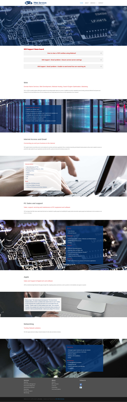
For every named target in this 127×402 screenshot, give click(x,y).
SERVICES (92, 3)
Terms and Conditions (56, 389)
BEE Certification (55, 384)
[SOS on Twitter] (81, 388)
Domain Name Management (29, 384)
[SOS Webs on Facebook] (81, 385)
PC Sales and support (28, 391)
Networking (26, 389)
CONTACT (100, 3)
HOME (81, 3)
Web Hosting (26, 392)
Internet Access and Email (29, 387)
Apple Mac (26, 382)
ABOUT (86, 3)
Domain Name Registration (29, 385)
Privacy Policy (54, 387)
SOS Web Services (59, 399)
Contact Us (54, 385)
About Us (53, 382)
